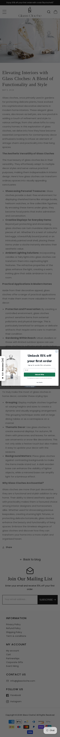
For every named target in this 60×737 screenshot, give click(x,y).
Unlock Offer (39, 375)
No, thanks (39, 382)
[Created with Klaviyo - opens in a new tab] (30, 386)
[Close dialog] (56, 351)
